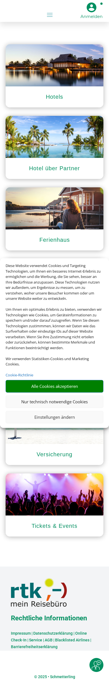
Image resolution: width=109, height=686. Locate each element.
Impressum (21, 633)
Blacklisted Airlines (72, 640)
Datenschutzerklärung (53, 633)
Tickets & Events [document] (54, 526)
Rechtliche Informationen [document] (49, 618)
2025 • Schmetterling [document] (56, 677)
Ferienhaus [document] (54, 240)
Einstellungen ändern (54, 417)
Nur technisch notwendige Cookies (54, 401)
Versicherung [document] (54, 454)
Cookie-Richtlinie (19, 374)
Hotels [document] (54, 97)
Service (35, 640)
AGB (49, 640)
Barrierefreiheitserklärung (34, 646)
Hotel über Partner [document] (54, 168)
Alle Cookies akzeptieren (54, 386)
